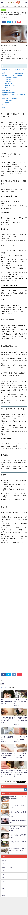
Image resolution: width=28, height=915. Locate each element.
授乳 (3, 881)
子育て (3, 874)
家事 (3, 877)
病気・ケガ (4, 687)
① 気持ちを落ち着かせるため (11, 77)
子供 (3, 683)
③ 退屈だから (8, 81)
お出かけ (4, 860)
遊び (3, 891)
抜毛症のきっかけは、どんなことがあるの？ (14, 73)
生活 (3, 884)
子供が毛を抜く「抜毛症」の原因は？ (12, 75)
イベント (4, 863)
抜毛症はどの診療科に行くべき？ (11, 98)
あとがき (5, 107)
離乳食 (3, 895)
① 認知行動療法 (8, 100)
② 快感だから (8, 79)
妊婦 (3, 870)
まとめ (5, 104)
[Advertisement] (14, 608)
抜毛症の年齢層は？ (8, 90)
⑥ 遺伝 (6, 87)
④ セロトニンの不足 (9, 83)
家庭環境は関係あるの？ (9, 92)
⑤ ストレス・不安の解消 (10, 85)
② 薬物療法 (7, 102)
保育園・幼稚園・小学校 (7, 867)
